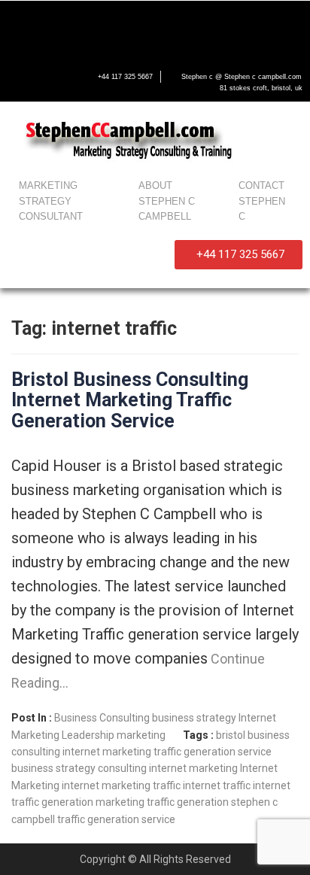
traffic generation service (116, 819)
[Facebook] (26, 27)
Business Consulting (102, 718)
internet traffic (217, 785)
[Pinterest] (216, 27)
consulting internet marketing (168, 768)
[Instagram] (168, 27)
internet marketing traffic (121, 785)
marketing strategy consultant (51, 201)
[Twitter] (74, 27)
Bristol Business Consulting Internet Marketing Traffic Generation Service (129, 400)
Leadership (88, 735)
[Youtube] (121, 27)
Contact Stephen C (262, 201)
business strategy (194, 718)
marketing (141, 735)
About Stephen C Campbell (166, 201)
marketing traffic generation (162, 802)
